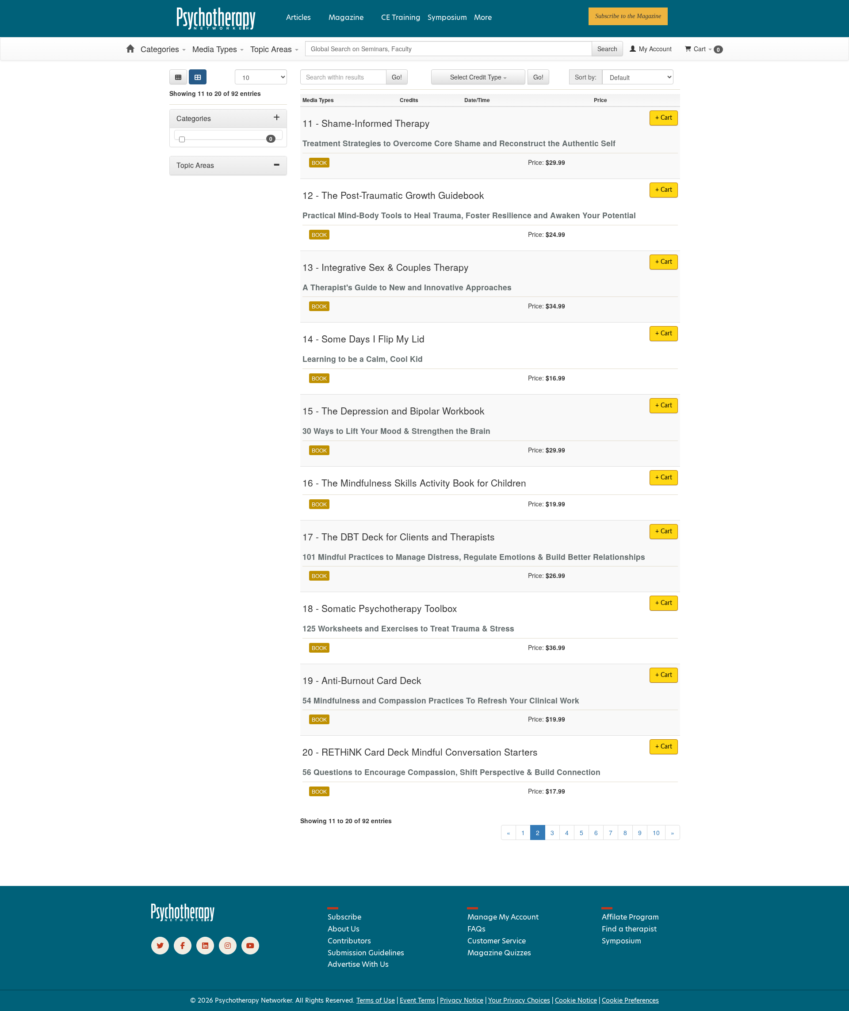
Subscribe (344, 917)
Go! (397, 76)
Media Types (215, 48)
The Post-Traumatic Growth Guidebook (402, 194)
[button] (178, 76)
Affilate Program (630, 917)
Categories (161, 48)
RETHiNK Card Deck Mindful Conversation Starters (429, 751)
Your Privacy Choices (519, 1000)
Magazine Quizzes (499, 953)
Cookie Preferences (630, 1000)
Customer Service (496, 941)
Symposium (447, 17)
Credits (409, 100)
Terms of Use (375, 1000)
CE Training (401, 17)
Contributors (349, 941)
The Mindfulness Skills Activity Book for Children (423, 482)
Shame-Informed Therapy (375, 122)
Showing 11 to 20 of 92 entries (215, 93)
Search (607, 48)
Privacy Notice (461, 1000)
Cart (707, 48)
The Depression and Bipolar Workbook (403, 410)
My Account (654, 48)
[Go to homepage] (183, 919)
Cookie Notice (576, 1000)
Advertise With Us (358, 964)
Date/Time (477, 100)
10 (656, 832)
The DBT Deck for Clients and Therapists (408, 536)
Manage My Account (503, 917)
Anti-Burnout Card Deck (371, 680)
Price (600, 100)
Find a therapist (629, 929)
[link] (628, 16)
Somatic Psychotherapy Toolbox (389, 608)
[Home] (130, 49)
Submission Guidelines (366, 953)
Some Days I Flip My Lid (372, 338)
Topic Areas (272, 48)
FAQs (476, 929)
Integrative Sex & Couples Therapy (395, 267)
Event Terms (417, 1000)
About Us (343, 929)
